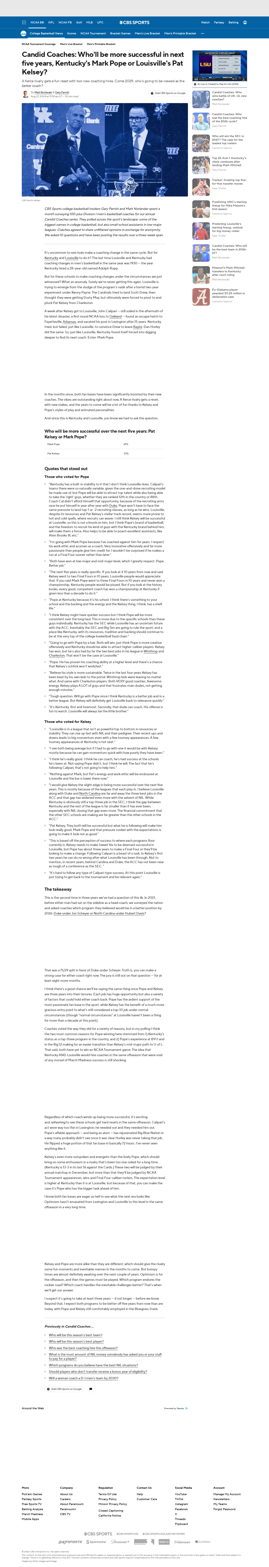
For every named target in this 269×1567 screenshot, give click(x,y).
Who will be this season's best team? (75, 1141)
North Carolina (89, 745)
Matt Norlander (43, 92)
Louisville (72, 258)
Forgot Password (224, 1509)
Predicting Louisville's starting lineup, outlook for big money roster (227, 227)
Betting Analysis (32, 1509)
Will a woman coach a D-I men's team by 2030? (83, 1184)
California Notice (109, 1515)
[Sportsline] (96, 1541)
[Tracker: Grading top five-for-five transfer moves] (201, 187)
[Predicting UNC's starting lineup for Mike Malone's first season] (201, 209)
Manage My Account (227, 1494)
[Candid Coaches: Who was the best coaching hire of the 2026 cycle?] (201, 121)
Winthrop (151, 603)
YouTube (181, 1494)
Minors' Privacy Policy (112, 1504)
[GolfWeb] (203, 1542)
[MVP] (164, 1540)
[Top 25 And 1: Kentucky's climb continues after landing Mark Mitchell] (201, 165)
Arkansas (69, 322)
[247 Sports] (70, 1541)
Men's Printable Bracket (101, 44)
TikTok (179, 1499)
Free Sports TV (32, 1504)
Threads (180, 1519)
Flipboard (181, 1524)
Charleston (57, 607)
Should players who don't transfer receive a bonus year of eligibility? (98, 1177)
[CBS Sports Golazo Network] (164, 1533)
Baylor (137, 327)
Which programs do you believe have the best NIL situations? (93, 1171)
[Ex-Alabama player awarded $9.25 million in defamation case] (201, 297)
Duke (113, 457)
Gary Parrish (62, 92)
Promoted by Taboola (174, 1214)
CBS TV (65, 1514)
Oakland (115, 316)
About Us (66, 1494)
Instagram (181, 1504)
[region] (220, 65)
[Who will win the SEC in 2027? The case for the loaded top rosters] (201, 143)
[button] (202, 33)
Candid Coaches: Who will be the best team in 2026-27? (229, 249)
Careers (65, 1499)
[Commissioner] (144, 1540)
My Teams (220, 1504)
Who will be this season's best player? (76, 1147)
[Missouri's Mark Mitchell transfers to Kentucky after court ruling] (201, 275)
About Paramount (71, 1504)
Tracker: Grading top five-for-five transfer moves (229, 181)
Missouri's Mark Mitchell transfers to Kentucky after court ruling (228, 271)
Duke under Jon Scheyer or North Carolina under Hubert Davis (99, 865)
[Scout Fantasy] (182, 1542)
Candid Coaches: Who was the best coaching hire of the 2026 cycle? (229, 117)
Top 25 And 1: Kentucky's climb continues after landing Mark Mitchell (229, 161)
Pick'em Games (32, 1494)
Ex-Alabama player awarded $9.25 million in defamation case (228, 293)
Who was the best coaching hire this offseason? (83, 1154)
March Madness (32, 1514)
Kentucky (51, 258)
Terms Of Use (107, 1494)
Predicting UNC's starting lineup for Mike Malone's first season (229, 205)
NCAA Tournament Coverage (39, 44)
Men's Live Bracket (71, 44)
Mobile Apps (30, 1519)
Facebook (181, 1509)
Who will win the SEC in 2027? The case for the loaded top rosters (228, 139)
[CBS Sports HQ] (127, 1533)
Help (140, 1494)
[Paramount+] (120, 1541)
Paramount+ (68, 1509)
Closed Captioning (110, 1511)
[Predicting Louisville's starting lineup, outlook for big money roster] (201, 231)
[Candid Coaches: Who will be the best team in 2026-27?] (201, 253)
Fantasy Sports (31, 1499)
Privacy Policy (107, 1499)
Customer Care (147, 1499)
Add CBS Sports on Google (170, 93)
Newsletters (221, 1499)
